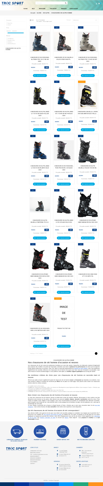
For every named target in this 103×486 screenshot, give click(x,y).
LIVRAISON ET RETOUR (36, 450)
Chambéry (79, 447)
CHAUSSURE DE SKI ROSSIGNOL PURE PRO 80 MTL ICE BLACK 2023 (63, 168)
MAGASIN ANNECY (34, 456)
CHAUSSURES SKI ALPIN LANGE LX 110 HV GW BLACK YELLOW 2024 (40, 113)
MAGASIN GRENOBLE (35, 460)
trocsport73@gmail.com (87, 455)
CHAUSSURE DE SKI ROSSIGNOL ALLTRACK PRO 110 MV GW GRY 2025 (87, 59)
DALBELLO (11, 40)
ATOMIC (10, 38)
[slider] (7, 33)
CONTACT (32, 463)
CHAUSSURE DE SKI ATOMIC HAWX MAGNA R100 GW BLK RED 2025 (40, 276)
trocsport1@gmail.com (64, 454)
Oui (9, 24)
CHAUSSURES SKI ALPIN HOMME (13, 49)
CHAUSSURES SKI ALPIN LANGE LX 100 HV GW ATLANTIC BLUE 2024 (40, 168)
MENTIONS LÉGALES (35, 452)
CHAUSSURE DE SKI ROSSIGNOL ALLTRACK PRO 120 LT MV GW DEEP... (39, 59)
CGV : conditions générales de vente (39, 454)
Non (10, 23)
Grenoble (57, 461)
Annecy (56, 447)
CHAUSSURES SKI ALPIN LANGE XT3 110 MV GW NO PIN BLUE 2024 (64, 113)
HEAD (10, 42)
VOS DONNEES (33, 461)
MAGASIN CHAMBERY (35, 458)
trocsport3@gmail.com (64, 468)
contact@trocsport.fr (87, 464)
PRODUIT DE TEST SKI (63, 328)
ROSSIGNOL (12, 43)
